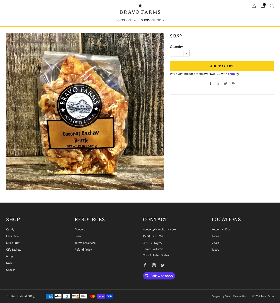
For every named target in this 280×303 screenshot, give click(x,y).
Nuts (9, 263)
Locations (124, 20)
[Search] (272, 6)
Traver (215, 236)
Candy (10, 229)
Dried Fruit (12, 243)
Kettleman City (221, 229)
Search (79, 236)
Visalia (216, 243)
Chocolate (12, 236)
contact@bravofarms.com (159, 229)
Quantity (176, 47)
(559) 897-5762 (153, 236)
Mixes (9, 256)
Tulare (215, 249)
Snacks (10, 270)
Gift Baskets (13, 249)
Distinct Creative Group (236, 296)
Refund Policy (83, 249)
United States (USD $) (21, 296)
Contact (80, 229)
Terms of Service (85, 243)
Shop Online (151, 20)
